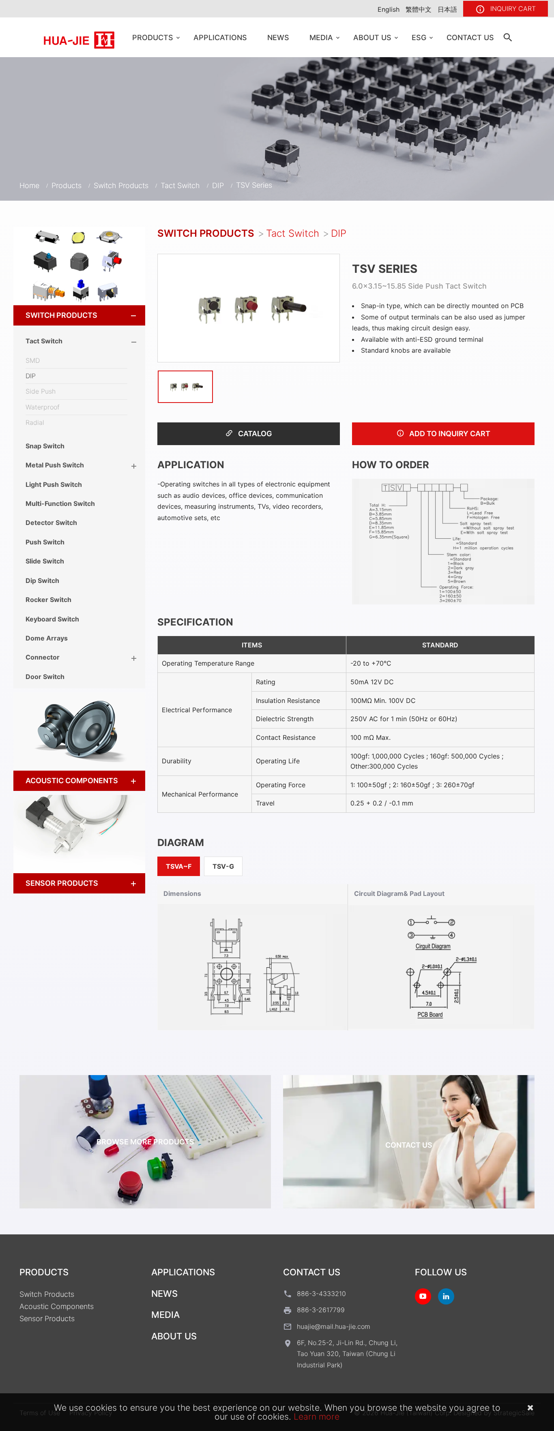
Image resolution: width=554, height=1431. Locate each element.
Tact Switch (180, 185)
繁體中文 (419, 9)
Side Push (41, 391)
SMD (33, 360)
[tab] (79, 315)
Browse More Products (145, 1142)
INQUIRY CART (512, 8)
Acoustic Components (72, 780)
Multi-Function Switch (60, 503)
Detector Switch (51, 522)
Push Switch (45, 542)
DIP (218, 185)
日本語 (447, 9)
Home (29, 185)
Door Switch (45, 677)
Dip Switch (42, 580)
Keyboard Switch (52, 619)
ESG (419, 37)
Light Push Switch (54, 484)
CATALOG (254, 433)
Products (152, 37)
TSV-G (223, 866)
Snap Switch (45, 446)
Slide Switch (45, 561)
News (278, 37)
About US (372, 37)
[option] (248, 308)
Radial (35, 422)
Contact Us (470, 37)
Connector (43, 657)
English (388, 9)
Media (321, 37)
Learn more (316, 1416)
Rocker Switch (48, 600)
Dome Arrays (47, 638)
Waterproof (43, 407)
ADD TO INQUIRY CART (449, 433)
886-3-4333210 (321, 1294)
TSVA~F (178, 866)
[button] (126, 315)
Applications (220, 37)
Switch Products (121, 185)
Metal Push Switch (55, 465)
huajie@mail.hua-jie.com (333, 1326)
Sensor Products (62, 883)
